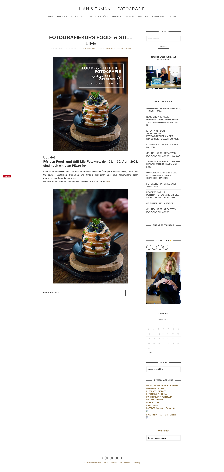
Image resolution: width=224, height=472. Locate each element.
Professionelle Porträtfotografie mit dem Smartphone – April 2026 (162, 195)
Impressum (115, 462)
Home (51, 16)
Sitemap (136, 462)
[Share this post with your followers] (122, 293)
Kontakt (172, 16)
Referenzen (158, 16)
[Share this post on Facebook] (116, 293)
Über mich (62, 16)
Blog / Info (143, 16)
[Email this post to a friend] (135, 293)
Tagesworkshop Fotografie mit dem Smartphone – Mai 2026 (163, 164)
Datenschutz (126, 462)
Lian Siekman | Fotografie (112, 8)
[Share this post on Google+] (128, 293)
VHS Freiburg (124, 48)
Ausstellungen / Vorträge (94, 16)
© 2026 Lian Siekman (92, 462)
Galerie (74, 16)
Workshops (116, 16)
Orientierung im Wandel (160, 203)
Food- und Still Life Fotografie (97, 48)
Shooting (130, 16)
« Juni (149, 352)
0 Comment (71, 48)
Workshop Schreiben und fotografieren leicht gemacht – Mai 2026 (161, 175)
